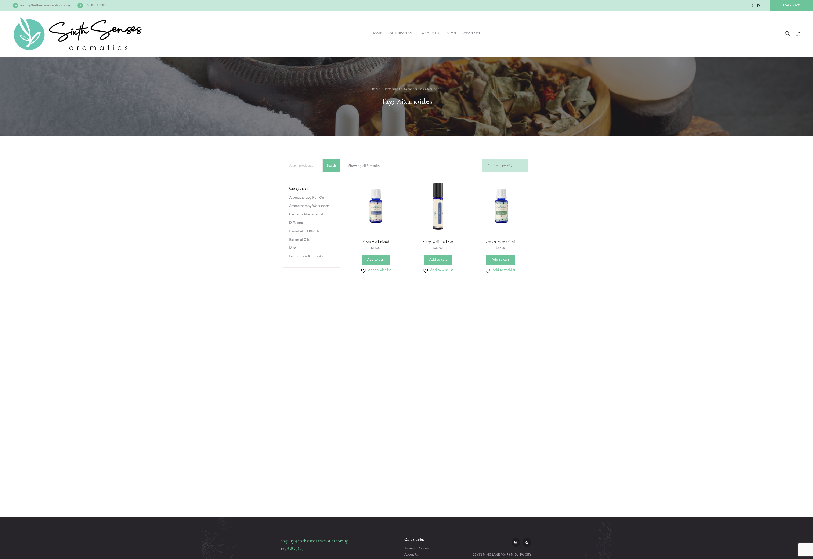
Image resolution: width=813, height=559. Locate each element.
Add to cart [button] (376, 260)
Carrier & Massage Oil (306, 214)
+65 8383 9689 (95, 5)
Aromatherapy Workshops (309, 206)
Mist (292, 248)
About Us (431, 33)
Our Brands (400, 33)
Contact (472, 33)
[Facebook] (758, 5)
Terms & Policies (416, 548)
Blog (451, 33)
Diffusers (296, 223)
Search (331, 165)
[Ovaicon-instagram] (751, 5)
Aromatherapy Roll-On (306, 198)
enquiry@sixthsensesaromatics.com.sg (45, 5)
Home (377, 33)
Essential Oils (299, 240)
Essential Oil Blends (304, 231)
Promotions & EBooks (306, 256)
